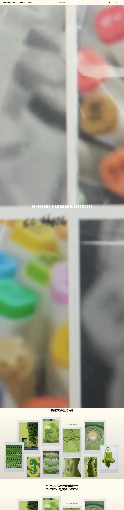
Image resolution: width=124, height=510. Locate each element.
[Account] (116, 2)
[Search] (113, 2)
